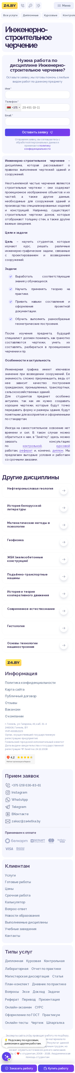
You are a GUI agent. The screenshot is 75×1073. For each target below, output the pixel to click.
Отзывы (11, 703)
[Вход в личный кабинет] (30, 6)
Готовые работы (18, 882)
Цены (9, 889)
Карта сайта (15, 689)
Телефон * (12, 101)
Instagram (19, 792)
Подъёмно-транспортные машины (27, 576)
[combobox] (13, 107)
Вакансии (12, 709)
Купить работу (58, 1068)
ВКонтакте (20, 814)
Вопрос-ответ (16, 909)
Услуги (10, 875)
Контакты (12, 936)
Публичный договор (20, 696)
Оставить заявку (35, 132)
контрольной (32, 446)
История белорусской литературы (24, 507)
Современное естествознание (31, 609)
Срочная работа (18, 895)
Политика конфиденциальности (30, 683)
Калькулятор (15, 902)
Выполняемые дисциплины (26, 922)
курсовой (63, 446)
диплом (57, 450)
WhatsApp (20, 800)
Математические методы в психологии (28, 524)
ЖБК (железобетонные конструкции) (25, 559)
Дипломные (31, 15)
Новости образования (22, 915)
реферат (26, 450)
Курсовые (50, 15)
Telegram (19, 807)
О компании (14, 716)
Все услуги (10, 15)
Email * (9, 115)
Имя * (8, 88)
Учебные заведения (20, 929)
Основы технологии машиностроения (22, 645)
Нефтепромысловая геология (30, 488)
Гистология (16, 626)
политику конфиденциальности (37, 147)
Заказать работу (21, 1068)
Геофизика (15, 540)
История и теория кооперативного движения (28, 593)
